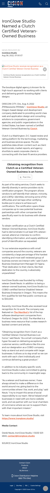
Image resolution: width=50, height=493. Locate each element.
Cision (28, 489)
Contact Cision (24, 463)
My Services (23, 470)
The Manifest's (21, 312)
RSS (26, 485)
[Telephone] (40, 4)
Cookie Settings (36, 485)
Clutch (33, 128)
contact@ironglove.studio (21, 436)
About (24, 468)
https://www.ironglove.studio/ (18, 418)
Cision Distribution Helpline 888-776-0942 (25, 477)
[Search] (46, 4)
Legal (11, 485)
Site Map (19, 485)
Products (24, 465)
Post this (26, 177)
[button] (25, 67)
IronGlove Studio (35, 107)
